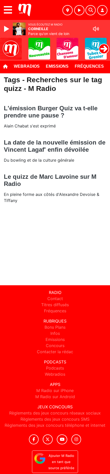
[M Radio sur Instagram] (76, 439)
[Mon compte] (102, 10)
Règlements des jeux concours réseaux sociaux (55, 413)
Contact (55, 298)
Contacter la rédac (55, 351)
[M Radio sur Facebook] (34, 439)
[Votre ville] (67, 10)
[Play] (7, 29)
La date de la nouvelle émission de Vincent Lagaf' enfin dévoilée (54, 146)
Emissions (57, 66)
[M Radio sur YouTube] (62, 439)
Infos (55, 333)
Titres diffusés (55, 304)
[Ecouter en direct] (79, 10)
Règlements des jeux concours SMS (55, 419)
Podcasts (55, 368)
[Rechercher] (90, 10)
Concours (55, 345)
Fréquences (89, 66)
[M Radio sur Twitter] (48, 439)
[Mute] (96, 29)
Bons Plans (55, 327)
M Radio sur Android (55, 396)
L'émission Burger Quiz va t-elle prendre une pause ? (50, 112)
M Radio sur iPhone (55, 390)
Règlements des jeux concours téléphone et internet (55, 425)
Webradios (27, 66)
